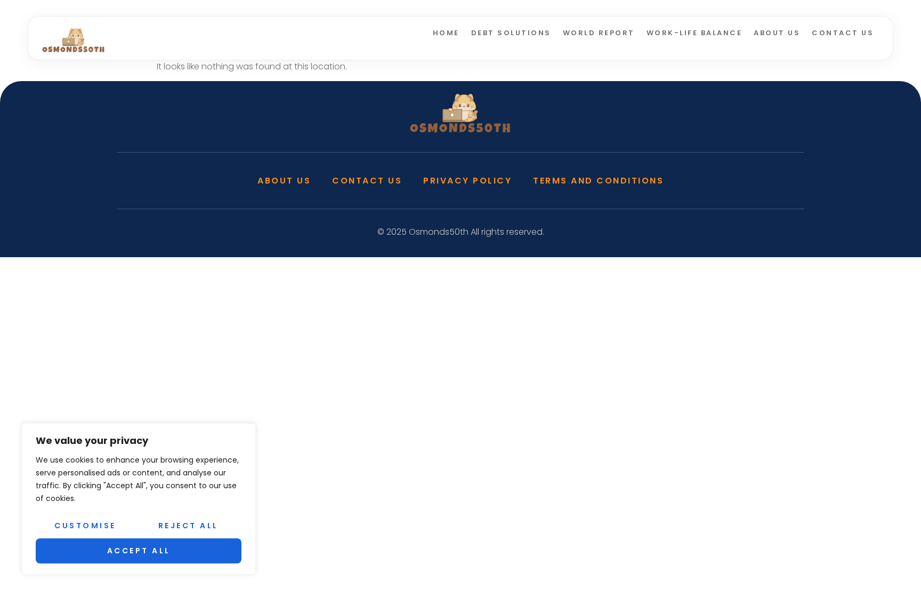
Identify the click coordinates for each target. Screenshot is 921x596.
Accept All (139, 550)
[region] (138, 499)
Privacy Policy (467, 180)
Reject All (188, 525)
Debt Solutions (511, 33)
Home (446, 33)
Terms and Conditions (598, 180)
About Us (777, 33)
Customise (85, 525)
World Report (599, 33)
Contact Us (843, 33)
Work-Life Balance (694, 33)
